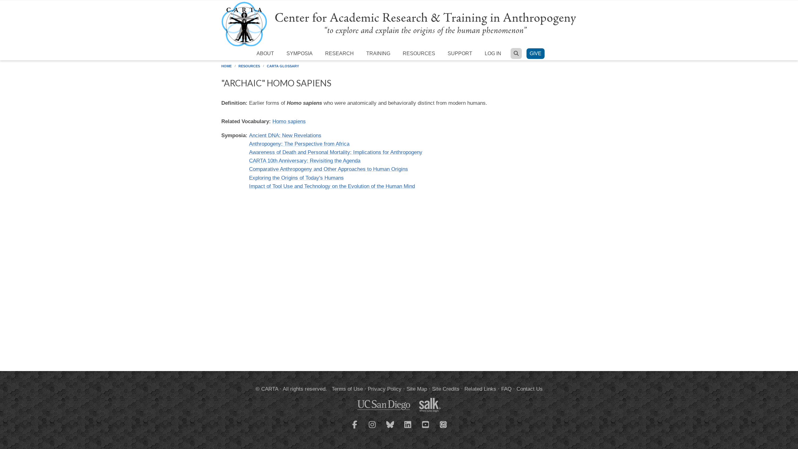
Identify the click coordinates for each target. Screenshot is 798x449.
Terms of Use (347, 389)
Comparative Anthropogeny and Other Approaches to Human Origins (328, 169)
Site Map (416, 389)
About (265, 53)
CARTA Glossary (283, 66)
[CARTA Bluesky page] (390, 428)
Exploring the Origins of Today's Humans (296, 178)
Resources (419, 53)
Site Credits (445, 389)
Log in (493, 53)
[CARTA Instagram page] (372, 428)
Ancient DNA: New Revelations (285, 135)
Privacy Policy (384, 389)
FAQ (506, 389)
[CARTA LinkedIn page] (408, 428)
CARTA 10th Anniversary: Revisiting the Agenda (304, 161)
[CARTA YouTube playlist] (426, 428)
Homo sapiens (289, 121)
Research (339, 53)
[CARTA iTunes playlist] (443, 424)
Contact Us (530, 389)
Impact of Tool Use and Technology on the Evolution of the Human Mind (332, 186)
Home (226, 66)
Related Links (480, 389)
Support (460, 53)
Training (378, 53)
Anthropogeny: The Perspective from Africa (299, 144)
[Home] (399, 24)
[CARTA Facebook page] (355, 428)
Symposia (299, 53)
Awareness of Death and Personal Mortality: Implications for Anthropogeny (335, 152)
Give (535, 53)
